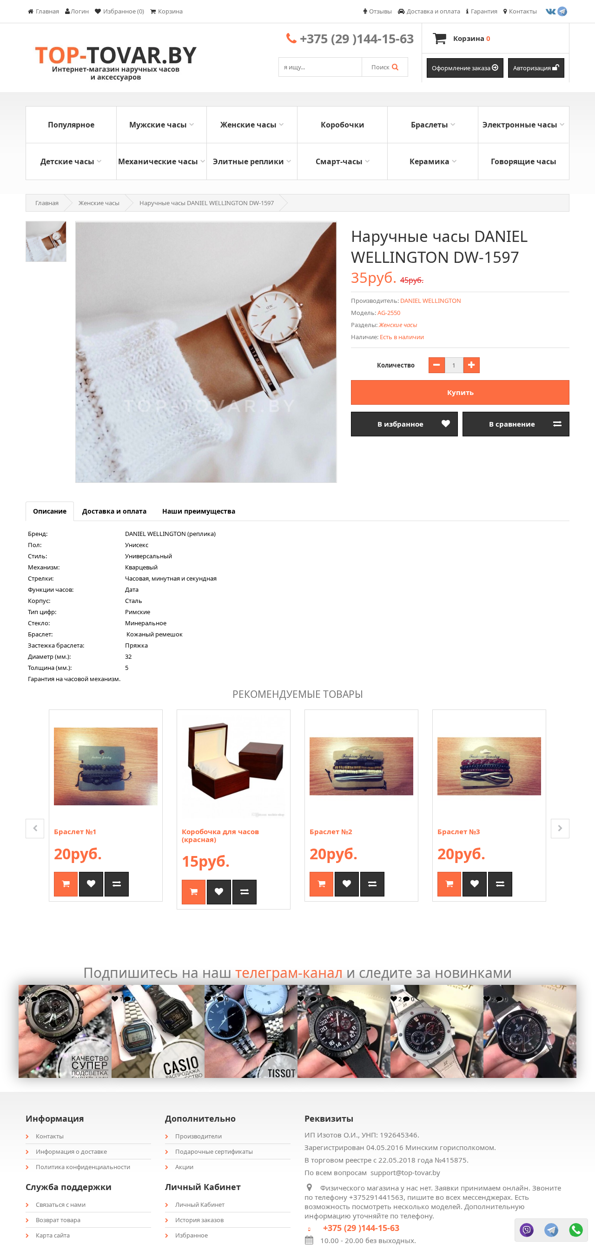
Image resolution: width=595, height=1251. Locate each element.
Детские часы (67, 161)
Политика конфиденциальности (83, 1167)
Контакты (50, 1136)
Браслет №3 (458, 831)
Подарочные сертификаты (214, 1151)
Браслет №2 (331, 831)
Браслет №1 (75, 831)
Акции (184, 1167)
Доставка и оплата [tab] (114, 511)
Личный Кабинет (200, 1204)
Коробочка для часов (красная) (220, 835)
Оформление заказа (462, 68)
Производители (198, 1136)
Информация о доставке (71, 1151)
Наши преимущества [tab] (198, 511)
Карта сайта (53, 1235)
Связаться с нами (61, 1204)
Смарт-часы (339, 161)
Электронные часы (520, 125)
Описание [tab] (49, 511)
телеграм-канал (289, 972)
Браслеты (429, 125)
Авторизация (532, 68)
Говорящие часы (523, 161)
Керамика (430, 161)
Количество (396, 365)
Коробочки (342, 125)
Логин (80, 11)
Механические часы (158, 161)
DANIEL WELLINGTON (430, 300)
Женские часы (248, 125)
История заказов (199, 1220)
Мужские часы (158, 125)
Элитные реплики (248, 161)
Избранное (191, 1235)
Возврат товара (58, 1220)
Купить (460, 392)
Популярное (71, 125)
